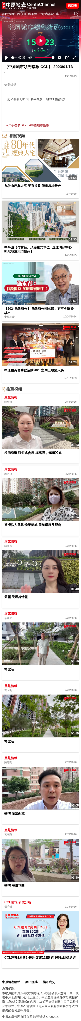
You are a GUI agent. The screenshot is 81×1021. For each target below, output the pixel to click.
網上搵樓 (31, 982)
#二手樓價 (13, 125)
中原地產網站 (11, 982)
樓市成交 (49, 982)
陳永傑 (21, 14)
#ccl (24, 125)
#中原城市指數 (39, 125)
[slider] (14, 58)
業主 (59, 14)
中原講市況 (46, 14)
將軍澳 (32, 14)
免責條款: (8, 988)
